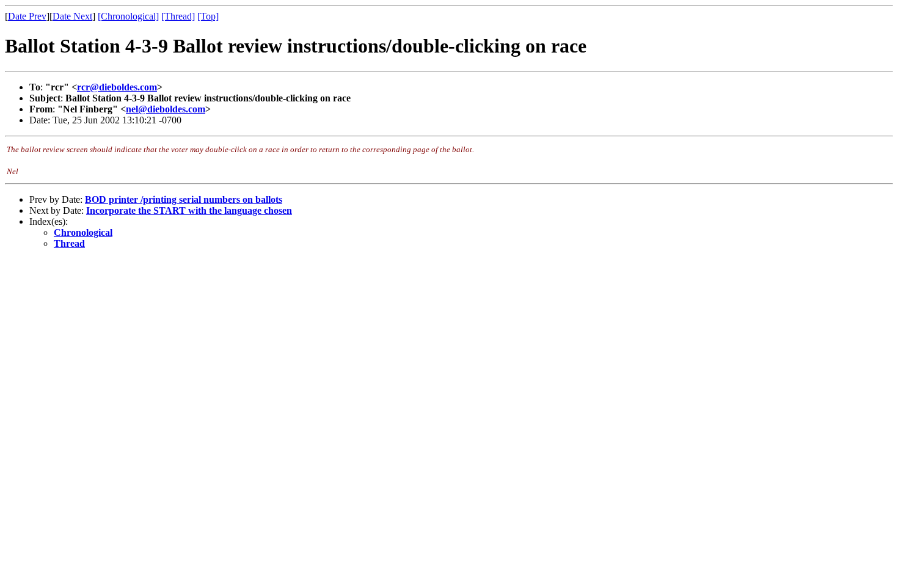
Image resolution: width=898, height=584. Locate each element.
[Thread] (178, 16)
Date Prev (27, 16)
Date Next (72, 16)
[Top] (208, 16)
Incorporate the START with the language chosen (189, 210)
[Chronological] (128, 16)
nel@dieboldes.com (165, 109)
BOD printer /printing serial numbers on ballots (183, 199)
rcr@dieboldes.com (117, 87)
